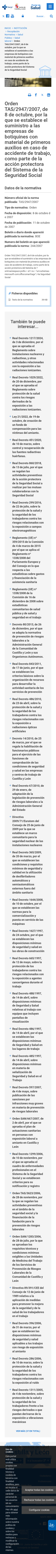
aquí (16, 1509)
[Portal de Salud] (35, 6)
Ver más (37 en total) (28, 1431)
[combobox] (42, 16)
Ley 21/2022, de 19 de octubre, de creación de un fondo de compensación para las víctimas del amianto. (27, 424)
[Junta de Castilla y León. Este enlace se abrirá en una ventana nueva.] (20, 6)
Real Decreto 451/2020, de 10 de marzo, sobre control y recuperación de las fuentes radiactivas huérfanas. (28, 448)
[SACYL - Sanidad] (7, 6)
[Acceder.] (23, 16)
